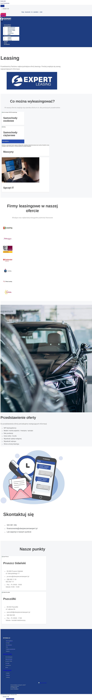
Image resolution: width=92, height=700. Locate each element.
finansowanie (7, 670)
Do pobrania (7, 44)
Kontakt (6, 41)
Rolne (9, 34)
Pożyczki (10, 40)
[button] (31, 22)
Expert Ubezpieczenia (5, 3)
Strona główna (7, 24)
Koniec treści (3, 1)
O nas (5, 42)
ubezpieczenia (7, 654)
